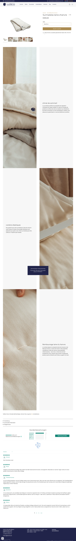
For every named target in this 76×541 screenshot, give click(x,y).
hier (32, 414)
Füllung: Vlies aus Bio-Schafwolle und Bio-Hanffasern (15, 422)
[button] (26, 4)
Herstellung (7, 420)
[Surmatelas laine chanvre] (5, 39)
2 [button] (36, 513)
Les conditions (55, 530)
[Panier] (72, 4)
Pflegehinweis (7, 424)
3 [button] (38, 513)
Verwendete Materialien (9, 422)
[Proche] (47, 267)
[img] (6, 455)
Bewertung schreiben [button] (62, 435)
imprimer (54, 529)
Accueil (44, 12)
